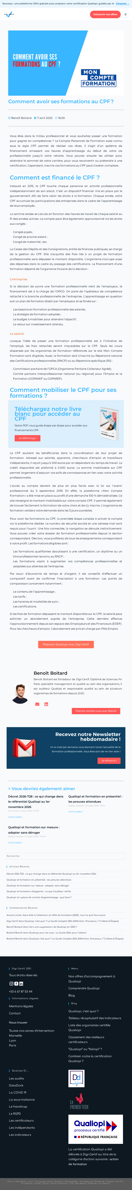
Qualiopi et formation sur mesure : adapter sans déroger (38, 886)
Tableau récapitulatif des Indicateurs (94, 1018)
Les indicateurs (20, 1134)
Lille (71, 1183)
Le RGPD (15, 1113)
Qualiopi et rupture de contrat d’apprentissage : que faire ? (39, 897)
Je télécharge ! (28, 438)
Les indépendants (22, 1127)
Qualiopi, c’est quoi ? (83, 1011)
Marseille (15, 1035)
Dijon (46, 1183)
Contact (15, 1013)
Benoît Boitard (14, 927)
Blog (71, 995)
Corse (37, 1183)
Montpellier (71, 1181)
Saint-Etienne (59, 1183)
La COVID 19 (17, 1092)
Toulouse (40, 1181)
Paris (12, 1045)
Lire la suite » (15, 817)
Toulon (110, 1181)
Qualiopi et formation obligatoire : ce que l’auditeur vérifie (39, 891)
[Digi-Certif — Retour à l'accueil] (9, 14)
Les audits (16, 1078)
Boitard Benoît (14, 933)
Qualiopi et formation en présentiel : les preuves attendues (39, 880)
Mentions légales (21, 1006)
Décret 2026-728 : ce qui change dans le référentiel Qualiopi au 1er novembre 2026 (35, 802)
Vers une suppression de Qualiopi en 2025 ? (53, 927)
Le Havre (104, 1183)
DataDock (16, 1085)
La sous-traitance (22, 1099)
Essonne (100, 1181)
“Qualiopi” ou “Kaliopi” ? (85, 1049)
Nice (49, 1181)
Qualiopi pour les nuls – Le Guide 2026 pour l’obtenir (58, 933)
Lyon (12, 1040)
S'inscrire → (122, 3)
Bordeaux (80, 1183)
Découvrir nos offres (105, 14)
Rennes (92, 1183)
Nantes (59, 1181)
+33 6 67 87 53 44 (20, 991)
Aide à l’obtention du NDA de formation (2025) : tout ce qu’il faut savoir (67, 915)
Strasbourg (86, 1181)
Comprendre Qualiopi (84, 988)
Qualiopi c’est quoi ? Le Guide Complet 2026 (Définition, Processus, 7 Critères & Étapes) (71, 921)
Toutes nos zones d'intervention (31, 1030)
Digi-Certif (12, 921)
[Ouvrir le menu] (125, 14)
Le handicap (18, 1106)
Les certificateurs (21, 1120)
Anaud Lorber (14, 915)
